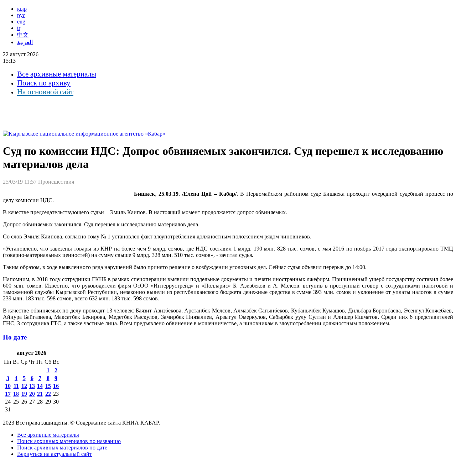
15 (48, 386)
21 (40, 394)
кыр (22, 9)
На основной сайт (45, 92)
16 (56, 386)
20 (32, 394)
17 (8, 394)
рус (21, 15)
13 (32, 386)
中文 (22, 35)
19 (24, 394)
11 (16, 386)
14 (40, 386)
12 (24, 386)
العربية (25, 42)
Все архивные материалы (56, 74)
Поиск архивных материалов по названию (69, 441)
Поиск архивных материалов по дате (62, 447)
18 (16, 394)
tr (18, 28)
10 (8, 386)
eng (21, 22)
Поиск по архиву (44, 83)
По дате (15, 337)
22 (48, 394)
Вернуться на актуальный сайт (54, 454)
